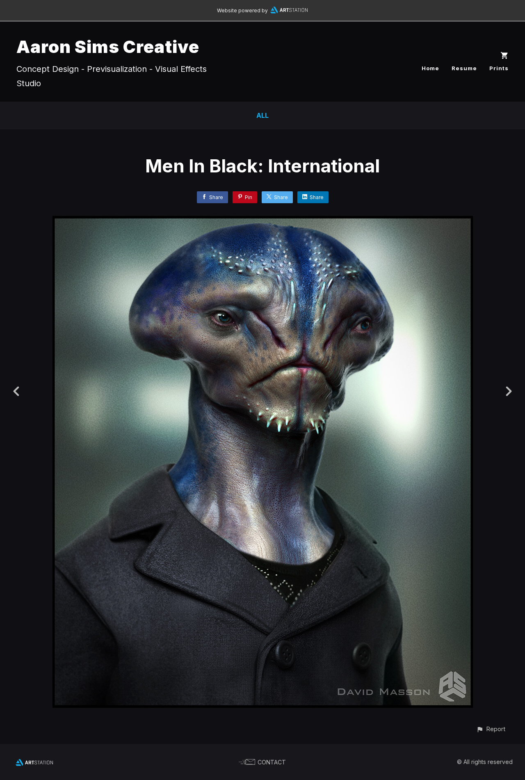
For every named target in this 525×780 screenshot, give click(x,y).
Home (430, 68)
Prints (499, 68)
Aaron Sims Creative (107, 46)
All (262, 115)
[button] (491, 728)
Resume (464, 68)
